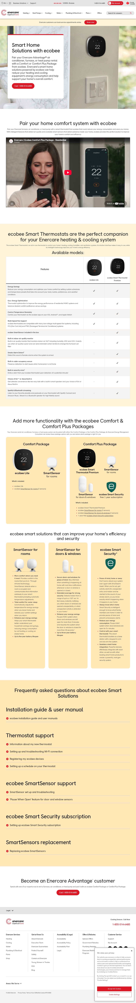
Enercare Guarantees (39, 946)
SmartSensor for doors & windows (97, 513)
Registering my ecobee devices (27, 758)
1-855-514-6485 (99, 3)
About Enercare (37, 939)
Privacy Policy (22, 993)
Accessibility (61, 939)
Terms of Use (30, 993)
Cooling (9, 943)
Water (8, 946)
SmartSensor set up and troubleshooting (32, 792)
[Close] (131, 950)
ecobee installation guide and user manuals (33, 718)
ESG (33, 966)
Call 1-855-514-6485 (68, 892)
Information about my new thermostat (31, 744)
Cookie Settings (114, 995)
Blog (33, 970)
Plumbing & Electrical (14, 950)
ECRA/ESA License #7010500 (43, 993)
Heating (9, 939)
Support (111, 939)
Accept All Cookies (114, 989)
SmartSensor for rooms (29, 489)
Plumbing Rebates (89, 946)
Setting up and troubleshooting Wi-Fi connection (36, 751)
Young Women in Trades (40, 962)
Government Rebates (90, 943)
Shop (8, 958)
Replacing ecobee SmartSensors (28, 851)
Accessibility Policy (64, 943)
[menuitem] (26, 12)
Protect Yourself (37, 950)
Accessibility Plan (63, 946)
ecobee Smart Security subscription (100, 516)
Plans (8, 954)
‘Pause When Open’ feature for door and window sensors (41, 799)
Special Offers (87, 939)
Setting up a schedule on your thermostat (32, 766)
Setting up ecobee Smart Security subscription (35, 825)
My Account (112, 943)
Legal (59, 950)
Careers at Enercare (39, 958)
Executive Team (37, 943)
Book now (90, 22)
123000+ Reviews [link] (68, 3)
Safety (33, 954)
